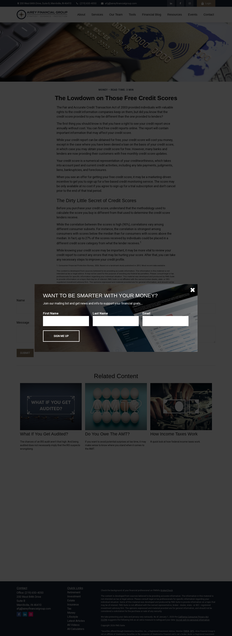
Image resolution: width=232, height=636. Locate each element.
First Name (50, 313)
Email (146, 313)
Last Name (100, 313)
